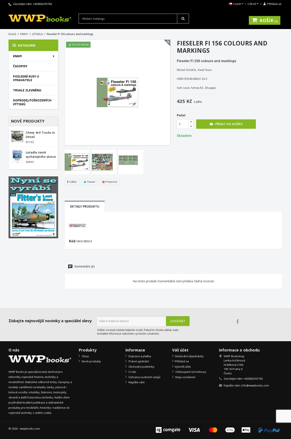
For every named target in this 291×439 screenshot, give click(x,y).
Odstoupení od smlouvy (190, 372)
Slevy (85, 356)
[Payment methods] (217, 429)
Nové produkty (91, 361)
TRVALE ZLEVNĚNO (27, 90)
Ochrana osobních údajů (144, 377)
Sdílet (72, 182)
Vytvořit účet (183, 367)
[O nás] (40, 359)
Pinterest (111, 182)
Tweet (91, 182)
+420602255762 (42, 4)
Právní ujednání (138, 361)
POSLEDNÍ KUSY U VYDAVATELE (26, 78)
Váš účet (180, 350)
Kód (72, 241)
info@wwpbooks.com (255, 385)
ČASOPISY (20, 66)
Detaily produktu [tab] (84, 206)
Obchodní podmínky (141, 367)
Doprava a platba (139, 356)
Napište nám (136, 382)
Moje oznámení (185, 377)
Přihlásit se (182, 361)
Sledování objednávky (189, 356)
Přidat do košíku (226, 124)
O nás (132, 372)
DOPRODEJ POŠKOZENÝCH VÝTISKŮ (32, 102)
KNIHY (17, 56)
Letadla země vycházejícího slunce (41, 154)
